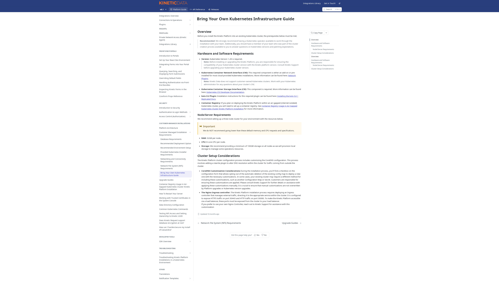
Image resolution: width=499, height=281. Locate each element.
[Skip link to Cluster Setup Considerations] (196, 155)
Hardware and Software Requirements (320, 44)
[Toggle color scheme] (340, 3)
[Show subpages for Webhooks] (190, 33)
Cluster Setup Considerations (322, 53)
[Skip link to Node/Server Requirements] (196, 114)
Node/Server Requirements (323, 49)
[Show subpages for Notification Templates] (190, 278)
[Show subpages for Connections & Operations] (190, 20)
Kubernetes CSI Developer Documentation (225, 92)
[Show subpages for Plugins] (190, 24)
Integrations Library (312, 3)
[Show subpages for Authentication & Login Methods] (190, 112)
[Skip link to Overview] (196, 31)
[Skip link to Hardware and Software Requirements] (196, 53)
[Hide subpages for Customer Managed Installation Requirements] (190, 132)
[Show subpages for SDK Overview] (190, 241)
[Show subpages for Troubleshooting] (190, 253)
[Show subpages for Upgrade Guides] (190, 180)
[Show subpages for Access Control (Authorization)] (190, 116)
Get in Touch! (330, 3)
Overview (315, 40)
